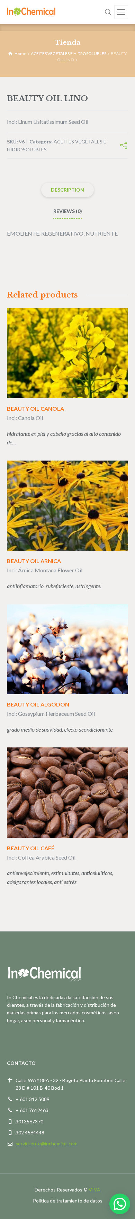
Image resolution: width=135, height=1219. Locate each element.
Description (67, 190)
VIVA (94, 1190)
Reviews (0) (67, 211)
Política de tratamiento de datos (67, 1201)
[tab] (67, 190)
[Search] (108, 12)
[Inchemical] (31, 12)
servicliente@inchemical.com (47, 1143)
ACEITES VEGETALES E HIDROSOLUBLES (68, 53)
